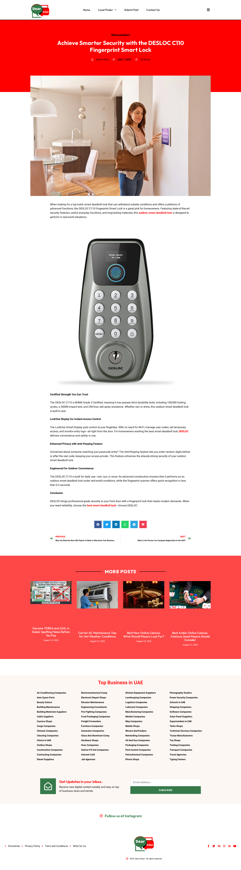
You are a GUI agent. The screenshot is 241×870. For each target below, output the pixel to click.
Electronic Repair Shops (93, 697)
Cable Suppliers (45, 716)
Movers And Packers (136, 731)
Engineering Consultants (94, 707)
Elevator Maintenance (92, 702)
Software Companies (180, 712)
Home (86, 9)
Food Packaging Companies (95, 716)
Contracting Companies (49, 754)
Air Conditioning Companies (51, 693)
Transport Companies (181, 750)
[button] (98, 524)
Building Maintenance (48, 707)
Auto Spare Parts (46, 697)
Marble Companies (135, 716)
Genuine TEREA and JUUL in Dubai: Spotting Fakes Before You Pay (51, 631)
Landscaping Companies (138, 697)
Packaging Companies (137, 745)
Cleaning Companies (48, 735)
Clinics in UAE (44, 740)
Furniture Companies (92, 726)
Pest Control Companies (138, 750)
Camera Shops (44, 721)
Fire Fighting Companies (94, 712)
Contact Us (153, 9)
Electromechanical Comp (94, 693)
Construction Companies (50, 750)
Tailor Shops (176, 726)
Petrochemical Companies (139, 754)
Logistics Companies (136, 702)
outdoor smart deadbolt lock (155, 213)
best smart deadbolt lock (101, 505)
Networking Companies (137, 735)
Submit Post (131, 9)
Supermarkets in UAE (181, 721)
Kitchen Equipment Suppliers (140, 693)
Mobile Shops (132, 726)
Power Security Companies (184, 697)
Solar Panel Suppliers (181, 716)
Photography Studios (181, 693)
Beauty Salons (44, 702)
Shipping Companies (180, 707)
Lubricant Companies (136, 707)
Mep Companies (133, 721)
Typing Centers (178, 759)
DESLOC (183, 431)
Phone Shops (132, 759)
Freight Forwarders (91, 721)
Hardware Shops (89, 740)
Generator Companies (92, 731)
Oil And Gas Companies (137, 740)
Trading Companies (180, 745)
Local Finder (105, 9)
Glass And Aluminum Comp (95, 735)
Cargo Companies (46, 726)
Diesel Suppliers (45, 759)
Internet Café (88, 754)
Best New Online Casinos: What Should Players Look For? (143, 634)
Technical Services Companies (186, 731)
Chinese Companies (47, 731)
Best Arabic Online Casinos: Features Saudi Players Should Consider (190, 636)
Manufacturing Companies (139, 712)
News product (120, 35)
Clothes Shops (44, 745)
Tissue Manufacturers (181, 735)
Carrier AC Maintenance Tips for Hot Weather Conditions (97, 634)
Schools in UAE (177, 702)
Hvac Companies (90, 745)
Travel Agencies (178, 754)
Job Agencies (88, 759)
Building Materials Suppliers (52, 712)
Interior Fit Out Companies (95, 750)
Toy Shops (175, 740)
